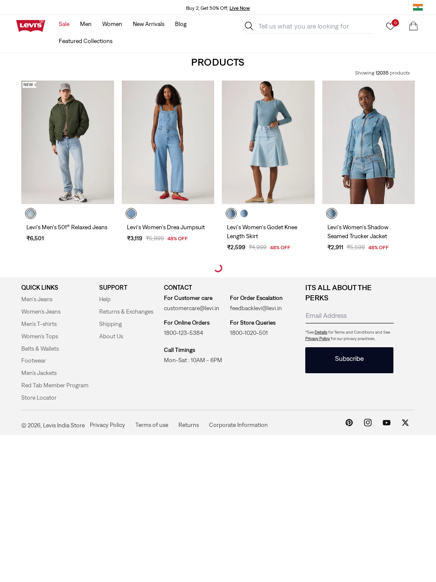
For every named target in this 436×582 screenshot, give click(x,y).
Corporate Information (238, 424)
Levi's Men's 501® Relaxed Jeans (66, 227)
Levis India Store (64, 425)
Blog (180, 23)
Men (86, 23)
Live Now (239, 8)
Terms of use (151, 424)
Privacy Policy (317, 338)
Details (321, 332)
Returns (188, 424)
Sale (64, 23)
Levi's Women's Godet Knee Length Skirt (262, 231)
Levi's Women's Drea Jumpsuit (166, 227)
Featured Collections (85, 40)
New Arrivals (148, 23)
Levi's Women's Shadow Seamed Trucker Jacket (357, 231)
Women (112, 23)
